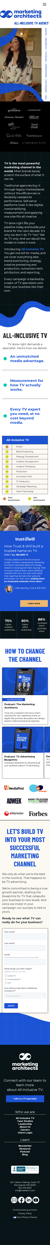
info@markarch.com (25, 1190)
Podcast (25, 1151)
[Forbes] (38, 814)
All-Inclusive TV (32, 249)
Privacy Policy (25, 1213)
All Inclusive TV (25, 1118)
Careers (25, 1129)
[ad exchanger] (38, 788)
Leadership (25, 1124)
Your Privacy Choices (26, 1217)
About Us (25, 1127)
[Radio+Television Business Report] (38, 800)
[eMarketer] (14, 813)
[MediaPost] (14, 788)
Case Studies (25, 1121)
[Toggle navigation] (44, 4)
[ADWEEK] (14, 801)
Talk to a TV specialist (25, 1099)
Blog (25, 1154)
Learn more (34, 603)
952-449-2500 (25, 1188)
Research (25, 1148)
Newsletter (25, 1146)
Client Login (25, 1132)
